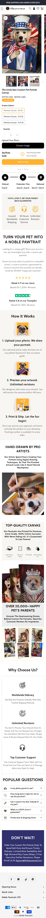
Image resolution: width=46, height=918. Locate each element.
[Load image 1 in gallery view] (11, 81)
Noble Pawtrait (25, 915)
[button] (30, 8)
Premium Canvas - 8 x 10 (13, 110)
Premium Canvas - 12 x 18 (13, 116)
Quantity (6, 129)
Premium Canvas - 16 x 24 (13, 122)
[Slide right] (43, 82)
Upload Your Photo (10, 140)
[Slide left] (3, 82)
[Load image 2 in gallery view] (23, 81)
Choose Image (23, 146)
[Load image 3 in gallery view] (34, 81)
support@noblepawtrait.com (29, 860)
